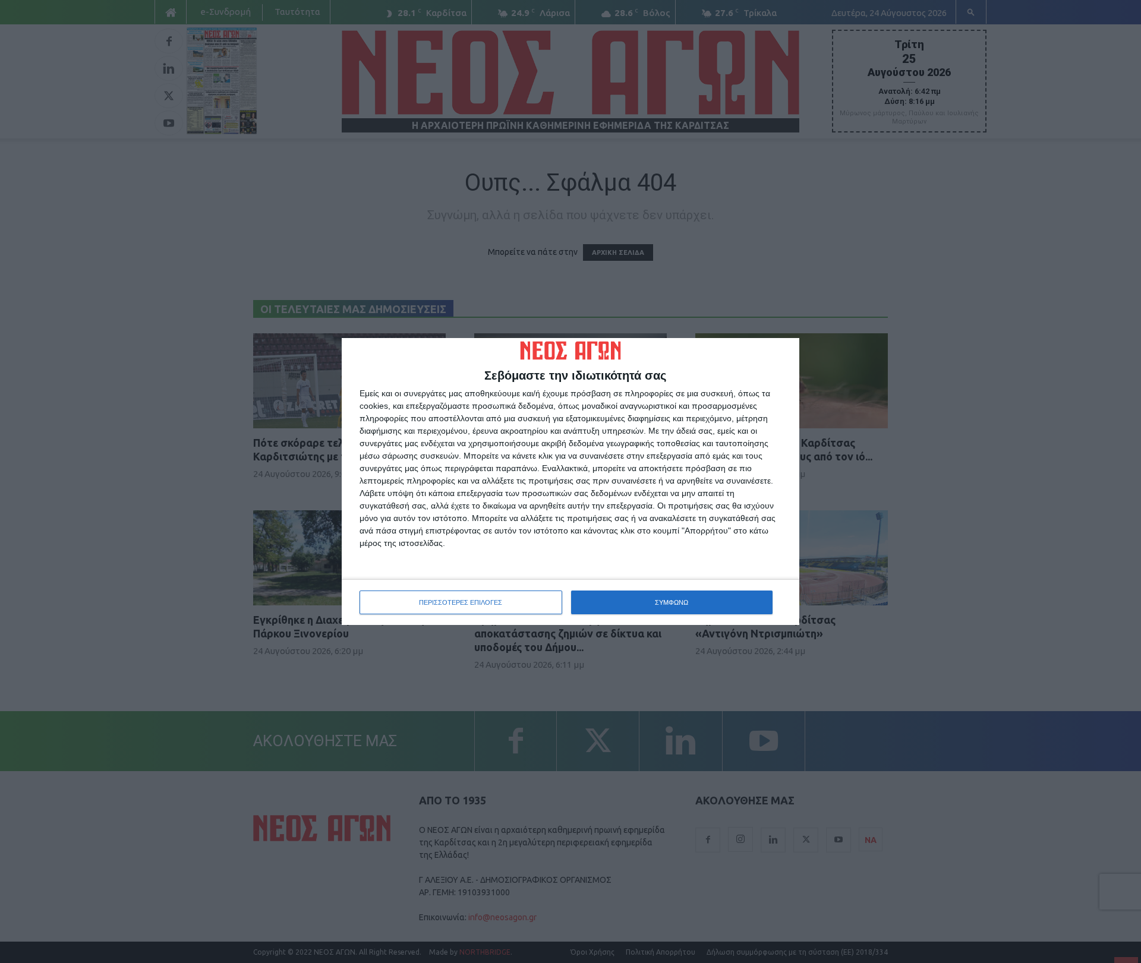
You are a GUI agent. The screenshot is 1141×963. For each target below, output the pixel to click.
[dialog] (570, 482)
